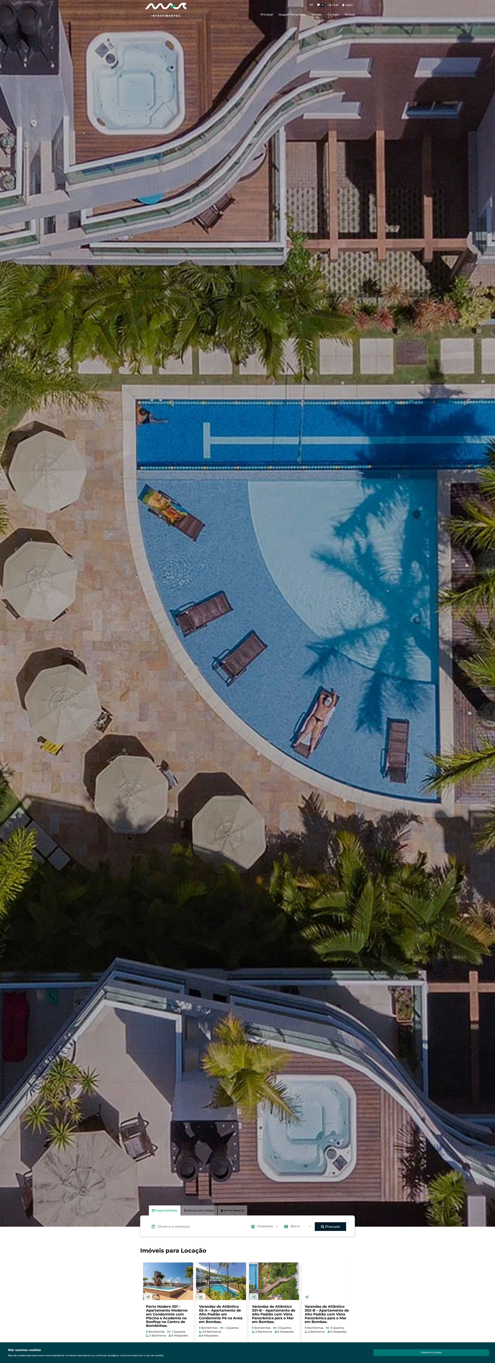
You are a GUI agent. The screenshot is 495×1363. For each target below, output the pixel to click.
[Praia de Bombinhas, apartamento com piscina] (321, 1281)
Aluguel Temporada (292, 14)
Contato (333, 14)
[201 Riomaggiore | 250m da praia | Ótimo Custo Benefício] (215, 1281)
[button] (202, 1226)
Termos (350, 14)
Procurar (332, 1227)
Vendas (317, 14)
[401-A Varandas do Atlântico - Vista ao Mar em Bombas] (162, 1281)
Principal (266, 14)
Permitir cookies (431, 1352)
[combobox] (268, 1226)
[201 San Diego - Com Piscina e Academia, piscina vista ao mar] (268, 1281)
